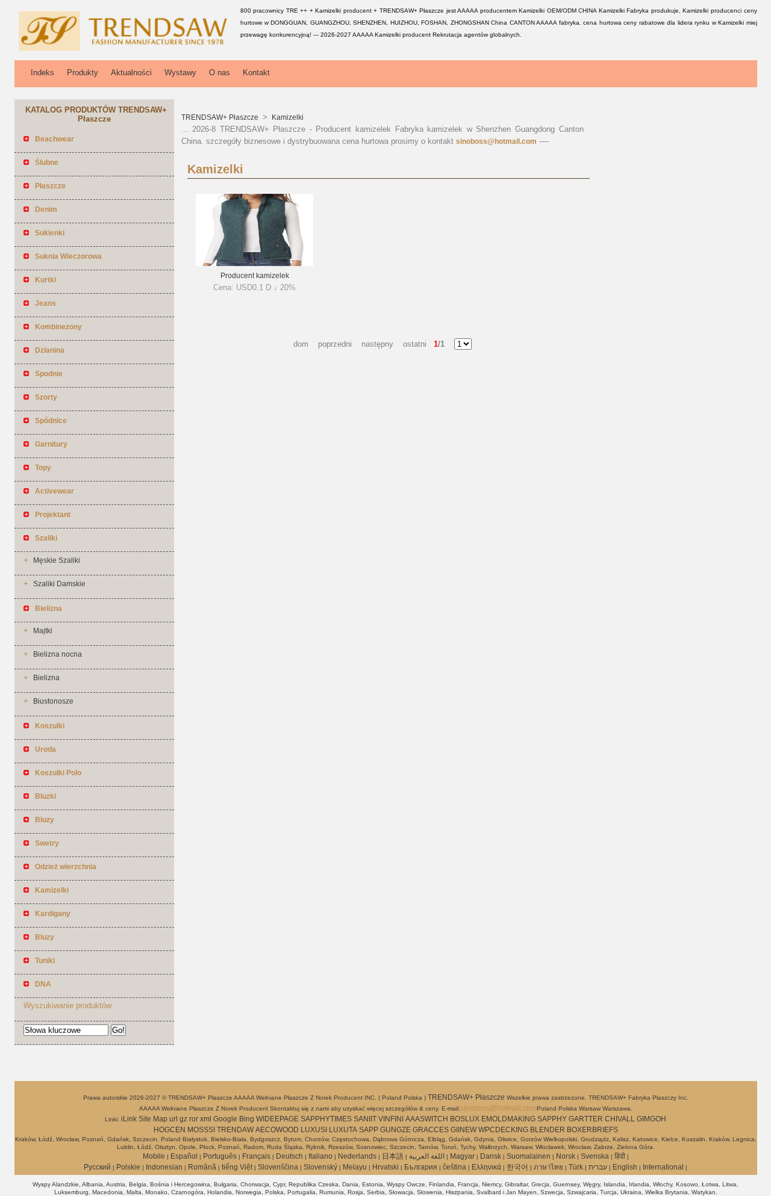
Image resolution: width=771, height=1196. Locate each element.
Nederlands (357, 1156)
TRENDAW (235, 1129)
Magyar (462, 1156)
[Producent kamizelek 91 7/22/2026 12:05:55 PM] (254, 263)
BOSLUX (464, 1119)
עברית (597, 1167)
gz (183, 1119)
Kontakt (256, 72)
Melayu (355, 1167)
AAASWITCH (426, 1119)
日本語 (393, 1156)
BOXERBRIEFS (592, 1129)
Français (256, 1156)
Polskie (128, 1167)
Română (202, 1167)
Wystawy (180, 72)
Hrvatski (385, 1167)
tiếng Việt (237, 1167)
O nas (219, 72)
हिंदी (619, 1156)
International (663, 1167)
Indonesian (164, 1167)
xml (205, 1119)
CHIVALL (620, 1119)
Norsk (565, 1156)
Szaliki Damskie (59, 583)
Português (220, 1156)
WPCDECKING (503, 1129)
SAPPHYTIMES (326, 1119)
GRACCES (431, 1129)
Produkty (82, 72)
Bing (246, 1119)
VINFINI (391, 1119)
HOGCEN (170, 1129)
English (625, 1167)
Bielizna (46, 677)
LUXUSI (314, 1129)
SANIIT (365, 1119)
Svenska (595, 1156)
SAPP (368, 1129)
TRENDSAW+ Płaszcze (220, 117)
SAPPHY (552, 1119)
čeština (454, 1167)
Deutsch (289, 1156)
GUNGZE (395, 1129)
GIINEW (463, 1129)
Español (184, 1156)
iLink (129, 1119)
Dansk (490, 1156)
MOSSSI (201, 1129)
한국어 (517, 1167)
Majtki (42, 630)
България (420, 1167)
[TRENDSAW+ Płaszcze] (125, 51)
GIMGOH (651, 1119)
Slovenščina (278, 1167)
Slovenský (320, 1167)
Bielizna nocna (57, 654)
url (173, 1119)
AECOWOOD (277, 1129)
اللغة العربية (427, 1156)
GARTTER (586, 1119)
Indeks (42, 72)
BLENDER (547, 1129)
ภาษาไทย (548, 1167)
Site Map (153, 1119)
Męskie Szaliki (56, 560)
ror (193, 1119)
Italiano (320, 1156)
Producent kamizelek (254, 275)
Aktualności (131, 72)
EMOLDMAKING (508, 1119)
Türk (576, 1167)
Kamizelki (287, 117)
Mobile (154, 1156)
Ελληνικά (486, 1167)
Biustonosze (53, 701)
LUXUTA (343, 1129)
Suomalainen (529, 1156)
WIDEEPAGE (277, 1119)
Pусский (97, 1167)
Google (225, 1119)
